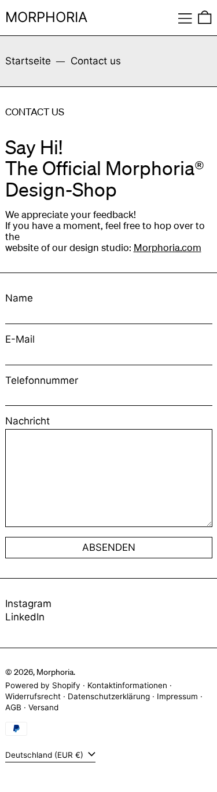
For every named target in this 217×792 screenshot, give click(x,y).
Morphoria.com (167, 247)
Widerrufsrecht (33, 696)
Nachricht (27, 421)
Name (19, 298)
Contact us (96, 61)
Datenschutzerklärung (109, 696)
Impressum (177, 696)
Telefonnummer (41, 380)
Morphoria (46, 17)
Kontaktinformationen (127, 685)
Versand (43, 707)
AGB (13, 707)
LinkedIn (25, 617)
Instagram (28, 603)
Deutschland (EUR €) (45, 755)
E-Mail (20, 339)
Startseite (28, 61)
